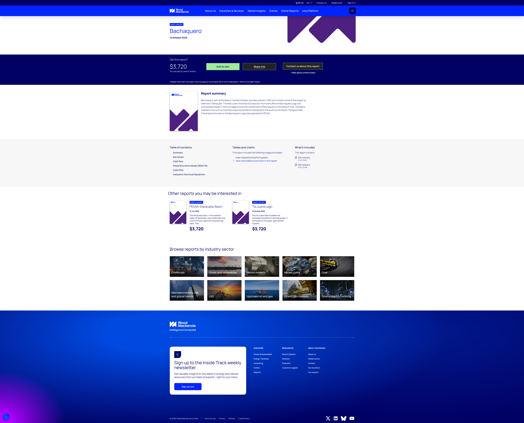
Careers (311, 363)
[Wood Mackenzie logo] (179, 10)
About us (312, 354)
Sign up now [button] (188, 386)
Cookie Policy (244, 418)
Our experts (313, 372)
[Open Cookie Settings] (6, 416)
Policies (231, 418)
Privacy (222, 418)
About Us (210, 10)
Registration (336, 3)
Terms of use (210, 418)
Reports (257, 372)
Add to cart (222, 66)
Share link (259, 66)
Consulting (258, 363)
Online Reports (290, 10)
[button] (352, 10)
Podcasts (286, 363)
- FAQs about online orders (302, 72)
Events (274, 10)
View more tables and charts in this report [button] (256, 160)
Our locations (314, 367)
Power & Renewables (263, 354)
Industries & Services (231, 10)
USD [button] (308, 3)
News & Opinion (289, 354)
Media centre (314, 358)
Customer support (290, 367)
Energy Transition (261, 358)
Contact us (321, 3)
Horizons (286, 358)
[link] (262, 326)
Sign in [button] (352, 2)
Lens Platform (310, 10)
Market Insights (257, 10)
